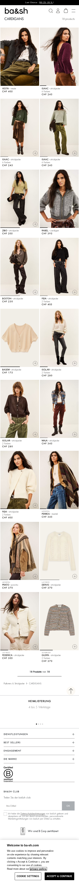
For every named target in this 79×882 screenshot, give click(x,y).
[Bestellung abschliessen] (66, 10)
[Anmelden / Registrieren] (58, 10)
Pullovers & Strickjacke (14, 683)
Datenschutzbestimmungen (33, 814)
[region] (39, 861)
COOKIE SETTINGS (28, 876)
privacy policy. (38, 868)
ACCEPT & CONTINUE (59, 876)
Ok (68, 806)
